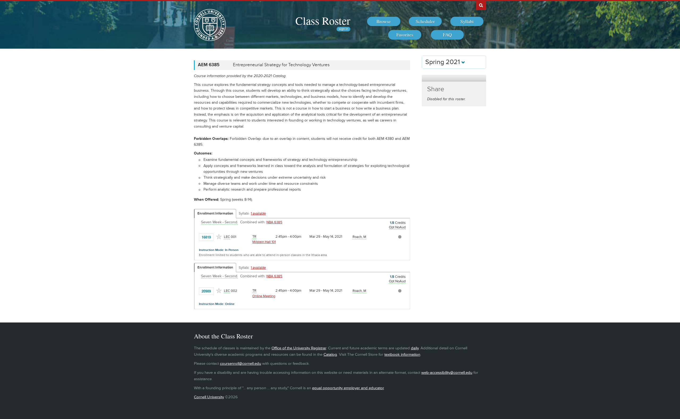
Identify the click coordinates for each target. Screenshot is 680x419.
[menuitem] (383, 21)
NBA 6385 (274, 222)
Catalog (330, 354)
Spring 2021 (443, 62)
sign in (343, 29)
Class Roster (322, 20)
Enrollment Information (215, 213)
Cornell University (209, 397)
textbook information (402, 354)
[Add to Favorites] (219, 237)
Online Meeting (263, 296)
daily (415, 348)
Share (435, 89)
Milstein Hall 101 (264, 242)
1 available (258, 213)
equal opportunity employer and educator (348, 388)
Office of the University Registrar (298, 348)
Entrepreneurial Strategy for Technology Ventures (281, 65)
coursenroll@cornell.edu (240, 363)
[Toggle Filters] (454, 78)
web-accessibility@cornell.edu (446, 372)
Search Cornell (481, 5)
